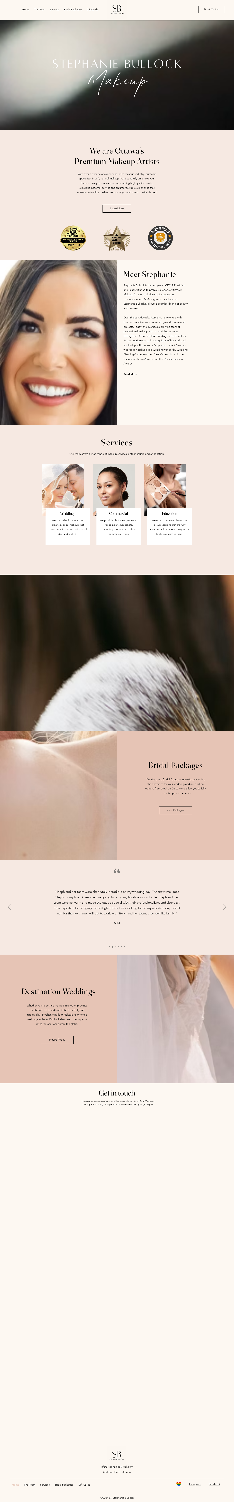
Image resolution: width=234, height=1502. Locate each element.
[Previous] (9, 907)
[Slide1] (109, 946)
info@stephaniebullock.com (117, 1466)
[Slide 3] (115, 947)
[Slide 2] (112, 946)
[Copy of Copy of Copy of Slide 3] (124, 946)
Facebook (214, 1484)
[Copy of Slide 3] (118, 946)
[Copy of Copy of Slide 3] (121, 946)
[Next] (224, 907)
